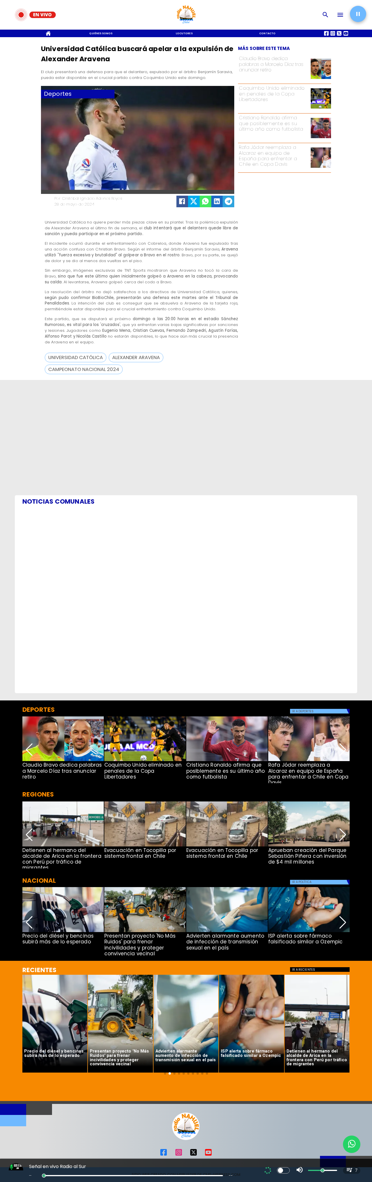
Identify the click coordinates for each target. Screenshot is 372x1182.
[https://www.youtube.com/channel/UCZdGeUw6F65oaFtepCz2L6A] (208, 1155)
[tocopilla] (145, 846)
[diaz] (321, 78)
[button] (75, 357)
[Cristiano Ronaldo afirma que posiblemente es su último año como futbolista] (321, 137)
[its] (227, 931)
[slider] (44, 1176)
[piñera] (309, 846)
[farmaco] (309, 931)
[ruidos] (145, 931)
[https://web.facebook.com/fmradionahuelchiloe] (163, 1155)
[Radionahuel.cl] (325, 15)
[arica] (63, 846)
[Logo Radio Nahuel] (186, 25)
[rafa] (321, 167)
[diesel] (63, 931)
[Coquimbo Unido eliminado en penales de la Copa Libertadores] (321, 108)
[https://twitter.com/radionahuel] (193, 1155)
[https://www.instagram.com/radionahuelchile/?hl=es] (179, 1155)
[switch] (283, 1170)
